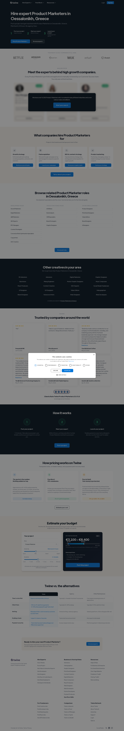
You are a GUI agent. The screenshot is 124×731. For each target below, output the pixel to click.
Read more (71, 361)
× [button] (93, 354)
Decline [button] (55, 370)
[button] (62, 375)
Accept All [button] (67, 370)
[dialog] (62, 365)
